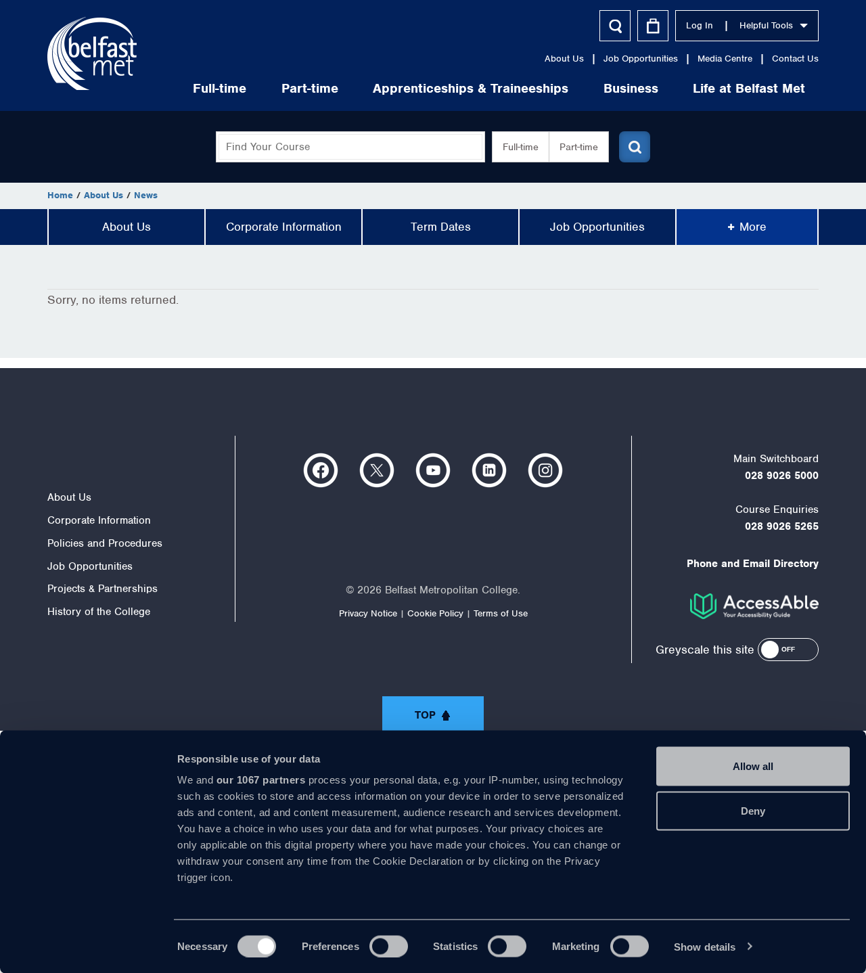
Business (630, 88)
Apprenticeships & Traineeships (470, 88)
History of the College (98, 611)
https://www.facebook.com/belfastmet (320, 470)
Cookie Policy (435, 613)
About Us (564, 58)
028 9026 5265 (782, 526)
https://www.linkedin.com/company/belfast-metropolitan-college (489, 470)
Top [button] (425, 715)
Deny (753, 810)
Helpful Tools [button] (766, 25)
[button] (788, 649)
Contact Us (795, 58)
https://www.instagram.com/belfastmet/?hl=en (545, 470)
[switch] (388, 946)
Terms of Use (501, 613)
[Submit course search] (634, 146)
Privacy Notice (368, 613)
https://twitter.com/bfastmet (376, 470)
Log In (699, 25)
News (146, 195)
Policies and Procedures (104, 543)
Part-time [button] (579, 147)
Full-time (219, 88)
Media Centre (725, 58)
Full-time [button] (521, 147)
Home (60, 195)
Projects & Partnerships (102, 588)
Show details (704, 946)
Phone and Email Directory (753, 563)
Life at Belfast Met (749, 88)
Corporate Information (284, 226)
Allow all (753, 766)
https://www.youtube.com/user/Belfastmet (433, 470)
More (753, 226)
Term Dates (441, 226)
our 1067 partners (261, 780)
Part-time (309, 88)
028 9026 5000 (782, 475)
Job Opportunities (640, 58)
